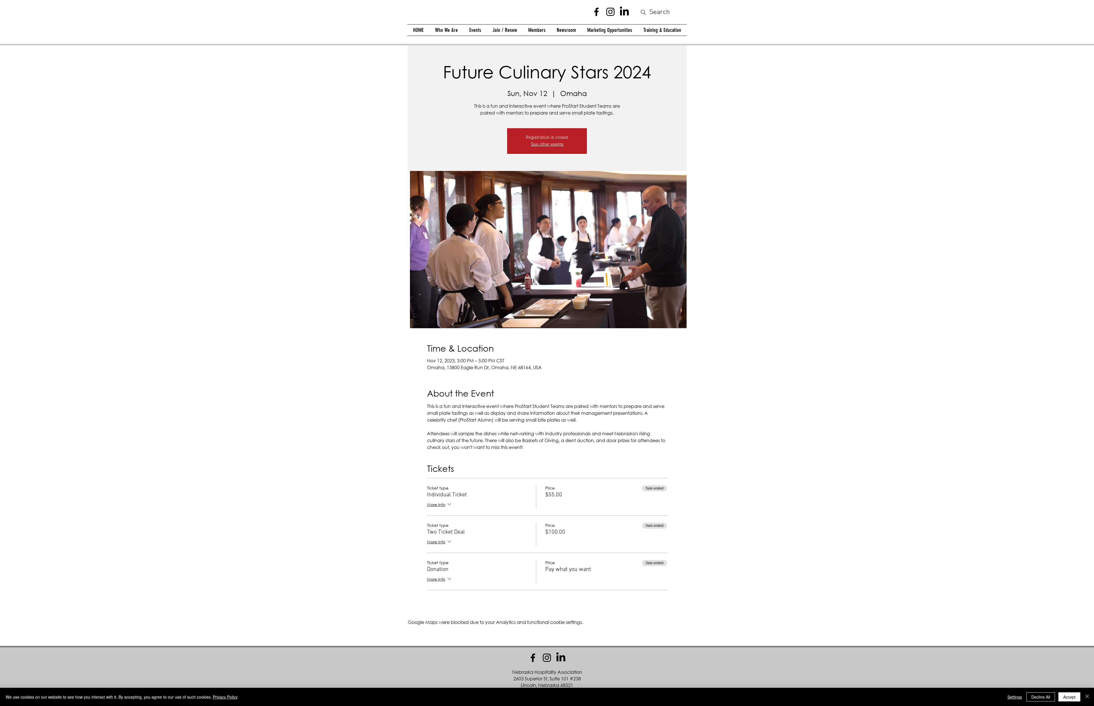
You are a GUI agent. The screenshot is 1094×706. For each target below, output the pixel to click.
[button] (536, 30)
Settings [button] (1014, 697)
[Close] (1087, 696)
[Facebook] (596, 11)
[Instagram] (610, 11)
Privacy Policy (225, 697)
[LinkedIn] (624, 11)
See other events (547, 144)
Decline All (1040, 697)
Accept (1069, 697)
